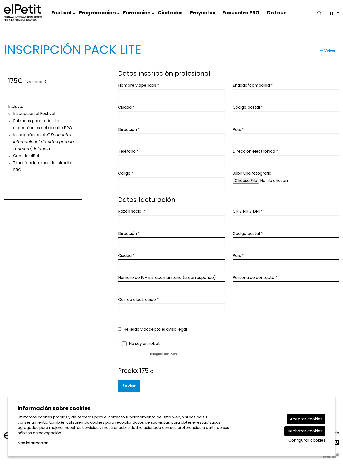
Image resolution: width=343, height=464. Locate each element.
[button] (320, 13)
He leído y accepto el (155, 329)
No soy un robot (144, 343)
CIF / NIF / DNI (248, 211)
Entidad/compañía (253, 85)
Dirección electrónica (255, 151)
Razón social (131, 211)
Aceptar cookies (306, 419)
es (331, 13)
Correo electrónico (138, 299)
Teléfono (128, 151)
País (238, 129)
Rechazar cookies (305, 431)
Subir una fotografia (252, 173)
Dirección (129, 129)
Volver (330, 50)
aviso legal (176, 329)
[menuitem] (61, 14)
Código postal (248, 107)
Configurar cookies (306, 440)
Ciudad (126, 107)
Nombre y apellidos (138, 85)
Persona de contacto (255, 277)
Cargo (125, 173)
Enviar (129, 386)
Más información (33, 442)
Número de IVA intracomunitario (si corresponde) (167, 277)
